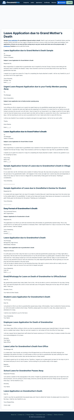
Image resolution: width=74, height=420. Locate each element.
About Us (13, 414)
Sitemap (49, 414)
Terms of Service (58, 414)
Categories (26, 2)
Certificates (47, 2)
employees (7, 46)
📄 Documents (61, 2)
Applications (39, 2)
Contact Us (21, 414)
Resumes (54, 2)
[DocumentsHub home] (10, 2)
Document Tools (40, 414)
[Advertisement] (37, 17)
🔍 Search (69, 2)
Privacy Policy (30, 414)
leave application (13, 40)
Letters (32, 2)
